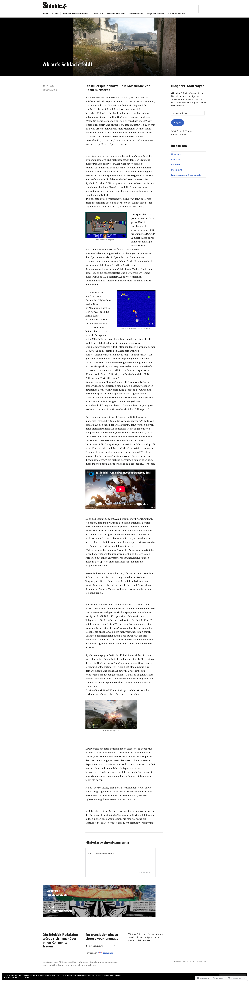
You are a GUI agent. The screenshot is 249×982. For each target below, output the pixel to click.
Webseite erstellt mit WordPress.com (190, 962)
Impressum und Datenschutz (186, 175)
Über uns (176, 154)
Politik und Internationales (75, 13)
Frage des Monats (155, 13)
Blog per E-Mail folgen (187, 86)
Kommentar (145, 872)
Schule (55, 13)
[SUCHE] (202, 9)
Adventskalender (176, 13)
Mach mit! (176, 169)
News (45, 13)
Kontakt (175, 159)
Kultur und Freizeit (116, 13)
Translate (108, 952)
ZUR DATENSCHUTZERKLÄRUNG (16, 977)
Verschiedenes (136, 13)
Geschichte (97, 13)
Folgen (177, 122)
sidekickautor (50, 90)
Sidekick (176, 164)
